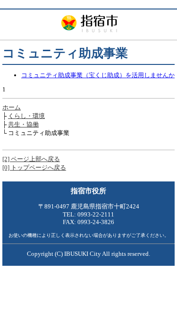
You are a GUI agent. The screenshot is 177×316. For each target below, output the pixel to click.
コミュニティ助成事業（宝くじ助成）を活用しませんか (98, 75)
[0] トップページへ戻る (34, 167)
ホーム (11, 107)
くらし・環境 (26, 115)
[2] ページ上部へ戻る (31, 159)
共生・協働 (23, 124)
